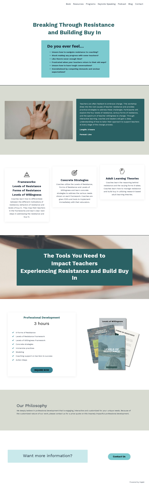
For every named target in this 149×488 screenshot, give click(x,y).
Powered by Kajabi (137, 482)
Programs (90, 4)
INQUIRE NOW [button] (41, 370)
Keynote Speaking (107, 4)
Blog (130, 4)
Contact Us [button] (119, 456)
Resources (78, 4)
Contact (139, 4)
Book (68, 4)
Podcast (122, 4)
